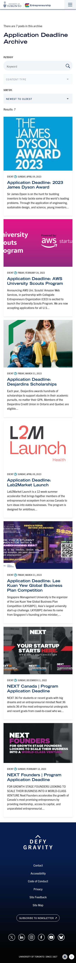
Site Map (38, 905)
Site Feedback (38, 897)
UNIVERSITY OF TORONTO (31, 956)
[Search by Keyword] (68, 66)
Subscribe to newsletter (36, 918)
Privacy (38, 889)
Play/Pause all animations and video (71, 956)
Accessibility (38, 873)
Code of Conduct (38, 881)
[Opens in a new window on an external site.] (11, 937)
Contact (38, 865)
